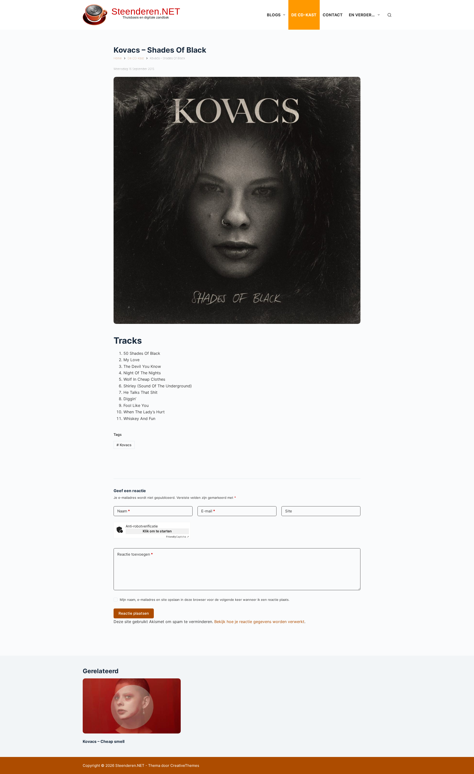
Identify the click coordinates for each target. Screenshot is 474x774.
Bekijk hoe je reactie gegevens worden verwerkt (259, 621)
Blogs (273, 14)
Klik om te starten (157, 531)
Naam (123, 511)
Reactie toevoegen (135, 554)
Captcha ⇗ (177, 536)
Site (288, 511)
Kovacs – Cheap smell (103, 741)
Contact (333, 14)
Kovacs (124, 445)
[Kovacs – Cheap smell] (132, 705)
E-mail (208, 511)
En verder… (362, 14)
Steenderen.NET (145, 11)
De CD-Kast (303, 14)
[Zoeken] (389, 15)
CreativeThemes (184, 765)
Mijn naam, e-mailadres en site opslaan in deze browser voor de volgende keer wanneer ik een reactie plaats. (205, 600)
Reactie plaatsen (133, 613)
